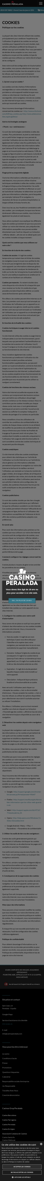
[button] (22, 1177)
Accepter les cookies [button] (22, 1167)
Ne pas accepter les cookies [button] (22, 1172)
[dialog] (22, 1161)
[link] (22, 600)
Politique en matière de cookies (19, 1162)
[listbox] (41, 1144)
